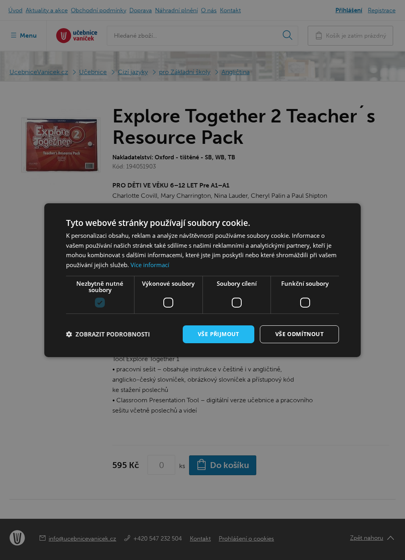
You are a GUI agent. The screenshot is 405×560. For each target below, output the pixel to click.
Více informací (150, 265)
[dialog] (202, 280)
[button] (108, 334)
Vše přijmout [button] (218, 334)
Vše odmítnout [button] (299, 334)
